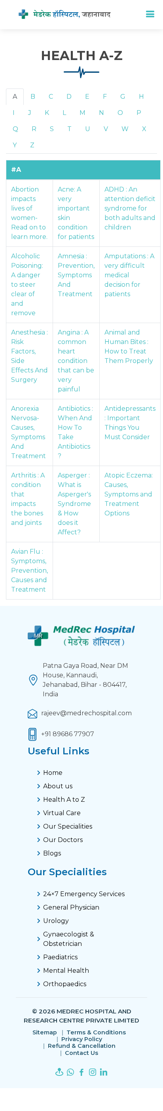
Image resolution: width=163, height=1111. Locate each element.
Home (53, 772)
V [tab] (106, 129)
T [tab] (69, 129)
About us (57, 786)
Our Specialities (67, 826)
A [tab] (15, 96)
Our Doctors (63, 840)
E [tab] (87, 96)
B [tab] (32, 96)
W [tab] (125, 129)
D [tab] (69, 96)
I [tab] (14, 113)
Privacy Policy (81, 1039)
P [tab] (138, 113)
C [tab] (51, 96)
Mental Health (66, 970)
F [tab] (105, 96)
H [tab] (141, 96)
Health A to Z (64, 799)
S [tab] (52, 129)
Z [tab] (32, 145)
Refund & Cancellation (82, 1046)
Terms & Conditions (96, 1032)
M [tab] (82, 113)
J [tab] (29, 113)
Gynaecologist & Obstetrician (68, 939)
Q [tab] (15, 129)
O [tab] (120, 113)
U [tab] (87, 129)
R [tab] (34, 129)
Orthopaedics (64, 984)
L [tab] (64, 113)
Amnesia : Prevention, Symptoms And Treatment (76, 275)
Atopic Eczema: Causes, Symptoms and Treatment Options (128, 494)
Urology (56, 921)
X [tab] (144, 129)
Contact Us (81, 1053)
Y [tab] (15, 145)
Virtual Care (62, 813)
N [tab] (101, 113)
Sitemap (44, 1032)
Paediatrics (60, 957)
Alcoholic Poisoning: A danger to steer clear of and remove (27, 284)
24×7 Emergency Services (84, 894)
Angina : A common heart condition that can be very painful (76, 361)
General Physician (71, 907)
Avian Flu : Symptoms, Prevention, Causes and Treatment (29, 570)
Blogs (52, 853)
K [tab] (47, 113)
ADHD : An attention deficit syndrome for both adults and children (129, 208)
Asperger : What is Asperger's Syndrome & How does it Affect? (74, 504)
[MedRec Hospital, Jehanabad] (71, 14)
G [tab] (122, 96)
